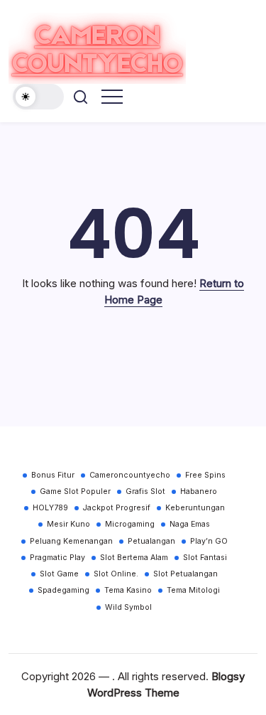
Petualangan (151, 541)
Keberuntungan (195, 507)
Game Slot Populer (75, 491)
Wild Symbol (128, 607)
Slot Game (59, 574)
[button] (38, 96)
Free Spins (205, 475)
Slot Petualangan (185, 574)
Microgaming (130, 524)
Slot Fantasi (205, 557)
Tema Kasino (128, 590)
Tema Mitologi (193, 590)
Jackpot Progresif (116, 507)
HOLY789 (50, 507)
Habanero (198, 491)
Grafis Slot (145, 491)
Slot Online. (116, 574)
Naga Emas (190, 524)
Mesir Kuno (68, 524)
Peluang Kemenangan (71, 541)
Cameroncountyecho (129, 475)
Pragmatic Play (57, 557)
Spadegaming (63, 590)
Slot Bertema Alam (134, 557)
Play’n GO (209, 541)
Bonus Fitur (52, 475)
